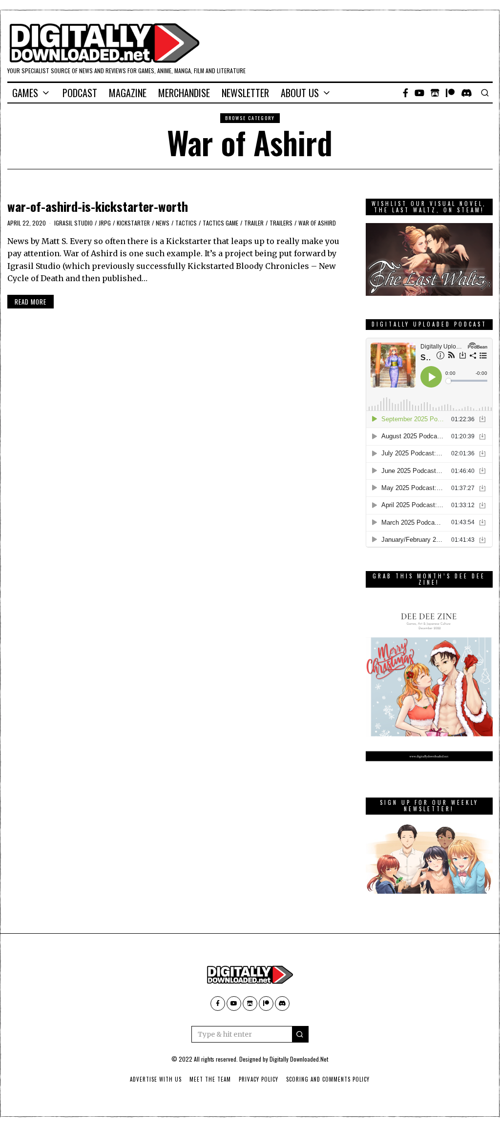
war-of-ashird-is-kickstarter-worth (97, 206)
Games (25, 92)
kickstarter (133, 223)
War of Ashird (317, 223)
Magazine (127, 92)
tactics (186, 223)
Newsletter (245, 92)
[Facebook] (405, 93)
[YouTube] (419, 93)
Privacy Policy (258, 1079)
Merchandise (184, 92)
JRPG (105, 223)
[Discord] (466, 93)
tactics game (220, 223)
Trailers (281, 223)
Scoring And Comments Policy (328, 1079)
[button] (300, 1034)
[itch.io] (435, 93)
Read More (30, 302)
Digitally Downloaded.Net (299, 1059)
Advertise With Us (156, 1079)
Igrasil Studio (73, 223)
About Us (300, 92)
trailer (254, 223)
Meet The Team (210, 1079)
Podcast (79, 92)
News (162, 223)
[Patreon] (450, 93)
